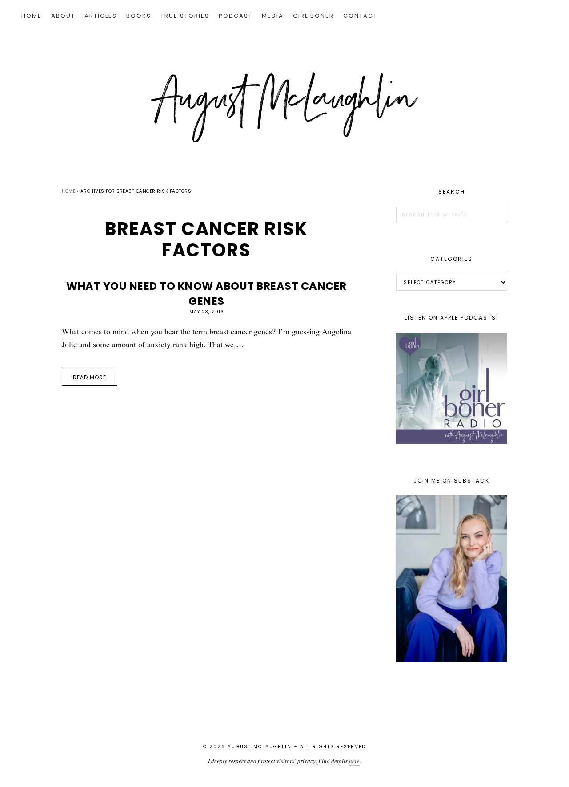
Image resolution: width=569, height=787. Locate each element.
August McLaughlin (284, 107)
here (354, 761)
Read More (89, 377)
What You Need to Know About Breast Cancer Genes (206, 293)
